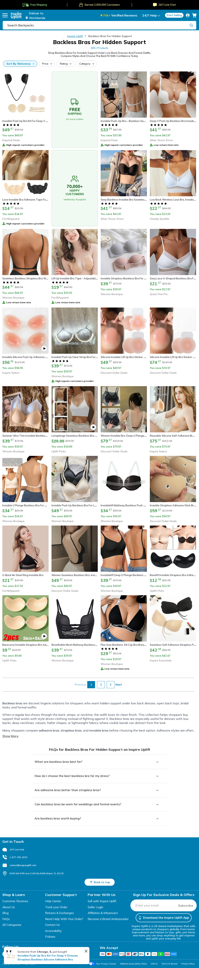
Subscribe (185, 905)
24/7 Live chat (17, 849)
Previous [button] (80, 684)
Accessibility (53, 931)
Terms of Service (169, 963)
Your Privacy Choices (106, 963)
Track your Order (56, 907)
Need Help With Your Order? (64, 919)
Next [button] (118, 684)
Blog (5, 913)
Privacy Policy (188, 963)
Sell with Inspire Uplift (102, 901)
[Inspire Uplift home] (16, 15)
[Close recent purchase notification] (86, 951)
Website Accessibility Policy (133, 963)
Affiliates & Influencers (103, 913)
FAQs (6, 919)
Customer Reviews (15, 901)
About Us (8, 907)
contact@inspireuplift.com (23, 865)
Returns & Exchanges (59, 913)
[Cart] (194, 15)
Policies (50, 936)
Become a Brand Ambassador (108, 919)
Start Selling (174, 15)
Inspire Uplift (75, 36)
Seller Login (95, 907)
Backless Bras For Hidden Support (110, 36)
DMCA (154, 963)
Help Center (53, 901)
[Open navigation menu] (5, 15)
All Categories (11, 925)
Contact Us (52, 925)
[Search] (191, 25)
